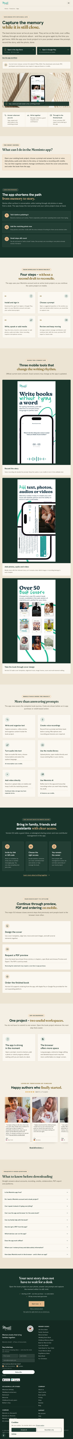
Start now (35, 1304)
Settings (14, 1434)
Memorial (5, 1397)
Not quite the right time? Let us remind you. (36, 1312)
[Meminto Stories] (5, 3)
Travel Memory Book (44, 1351)
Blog (39, 1405)
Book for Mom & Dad (44, 1343)
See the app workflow (9, 58)
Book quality (42, 1395)
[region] (36, 1119)
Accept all (24, 1430)
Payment (65, 1430)
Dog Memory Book (44, 1353)
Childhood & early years (9, 1400)
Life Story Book (43, 1329)
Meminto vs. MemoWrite (9, 1418)
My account (41, 1413)
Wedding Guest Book (44, 1337)
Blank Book (41, 1356)
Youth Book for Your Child (46, 1348)
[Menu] (69, 3)
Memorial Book (43, 1335)
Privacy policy (40, 1425)
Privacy (4, 1375)
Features (12, 8)
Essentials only (49, 1430)
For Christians (42, 1358)
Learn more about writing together (35, 875)
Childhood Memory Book (45, 1340)
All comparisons (7, 1421)
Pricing (40, 1397)
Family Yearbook (43, 1332)
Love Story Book (43, 1345)
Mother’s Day (6, 1403)
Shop (39, 1400)
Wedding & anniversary (9, 1392)
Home (6, 8)
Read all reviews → (37, 1148)
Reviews (40, 1403)
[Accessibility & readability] (4, 1435)
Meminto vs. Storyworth (9, 1413)
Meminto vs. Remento (8, 1416)
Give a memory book (36, 1309)
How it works (42, 1392)
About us (41, 1389)
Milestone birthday (8, 1389)
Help (39, 1416)
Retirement (5, 1395)
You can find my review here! (17, 1135)
